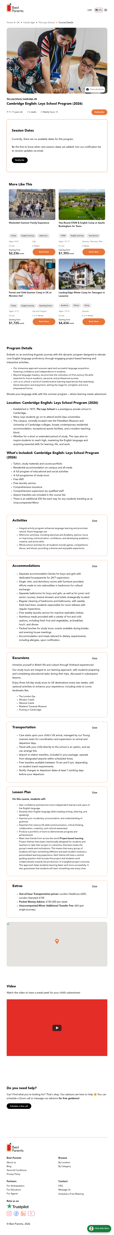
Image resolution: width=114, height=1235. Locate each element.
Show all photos (97, 89)
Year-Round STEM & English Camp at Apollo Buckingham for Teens (82, 224)
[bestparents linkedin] (23, 1213)
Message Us (64, 1190)
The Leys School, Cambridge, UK (22, 99)
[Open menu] (105, 10)
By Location (64, 1163)
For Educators (14, 1190)
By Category (64, 1166)
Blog (9, 1166)
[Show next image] (52, 204)
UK (18, 23)
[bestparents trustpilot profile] (57, 1206)
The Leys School (47, 23)
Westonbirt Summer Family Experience (29, 223)
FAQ (60, 1186)
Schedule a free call (19, 1106)
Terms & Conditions (17, 1170)
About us (11, 1163)
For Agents (12, 1194)
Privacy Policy (13, 1174)
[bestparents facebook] (16, 1213)
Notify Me (99, 112)
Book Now (44, 252)
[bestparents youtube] (31, 1213)
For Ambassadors (15, 1186)
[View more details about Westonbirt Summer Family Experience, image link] (32, 204)
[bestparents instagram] (9, 1213)
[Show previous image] (12, 204)
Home (10, 23)
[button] (57, 941)
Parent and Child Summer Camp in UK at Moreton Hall (30, 294)
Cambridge (29, 23)
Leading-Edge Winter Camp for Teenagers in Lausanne (82, 294)
